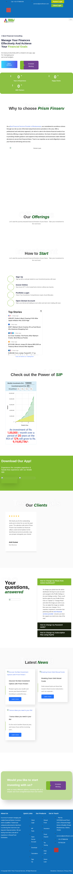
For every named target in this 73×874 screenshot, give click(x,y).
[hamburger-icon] (71, 19)
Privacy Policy (68, 871)
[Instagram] (8, 10)
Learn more (15, 699)
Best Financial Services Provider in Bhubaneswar (25, 126)
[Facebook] (3, 10)
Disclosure (60, 871)
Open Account (9, 64)
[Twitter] (14, 10)
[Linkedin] (8, 15)
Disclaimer (53, 871)
